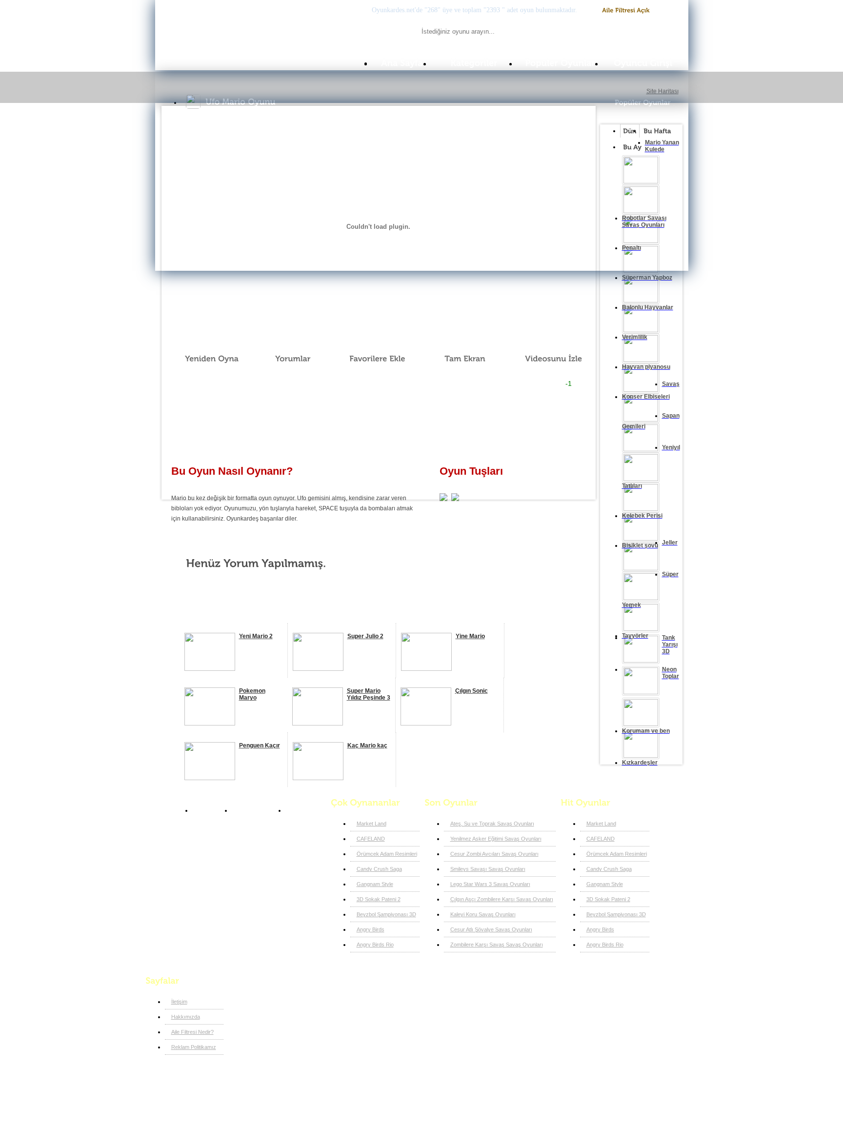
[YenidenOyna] (206, 358)
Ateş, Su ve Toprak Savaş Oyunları (492, 823)
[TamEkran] (458, 358)
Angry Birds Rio (375, 944)
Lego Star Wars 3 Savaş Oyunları (490, 884)
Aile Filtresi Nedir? (192, 1032)
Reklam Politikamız (193, 1047)
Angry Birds (370, 929)
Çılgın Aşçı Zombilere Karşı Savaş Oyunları (501, 899)
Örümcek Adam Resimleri (387, 854)
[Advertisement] (378, 422)
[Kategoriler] (474, 63)
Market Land (371, 823)
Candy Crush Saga (379, 869)
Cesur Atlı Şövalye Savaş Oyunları (491, 929)
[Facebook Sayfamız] (303, 999)
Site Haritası (662, 91)
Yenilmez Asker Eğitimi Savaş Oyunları (496, 839)
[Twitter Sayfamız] (319, 999)
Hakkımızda (185, 1017)
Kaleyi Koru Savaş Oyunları (483, 914)
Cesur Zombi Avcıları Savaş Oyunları (494, 854)
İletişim (179, 1002)
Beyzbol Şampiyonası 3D (386, 914)
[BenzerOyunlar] (220, 612)
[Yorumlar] (287, 358)
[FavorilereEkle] (370, 358)
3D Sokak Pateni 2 (379, 899)
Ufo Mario (303, 810)
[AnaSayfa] (402, 63)
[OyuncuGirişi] (645, 63)
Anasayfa (209, 810)
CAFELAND (371, 839)
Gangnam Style (375, 884)
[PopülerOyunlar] (560, 63)
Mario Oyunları (256, 810)
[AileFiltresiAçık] (626, 10)
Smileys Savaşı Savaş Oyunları (487, 869)
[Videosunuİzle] (546, 358)
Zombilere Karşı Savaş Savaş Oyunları (496, 944)
